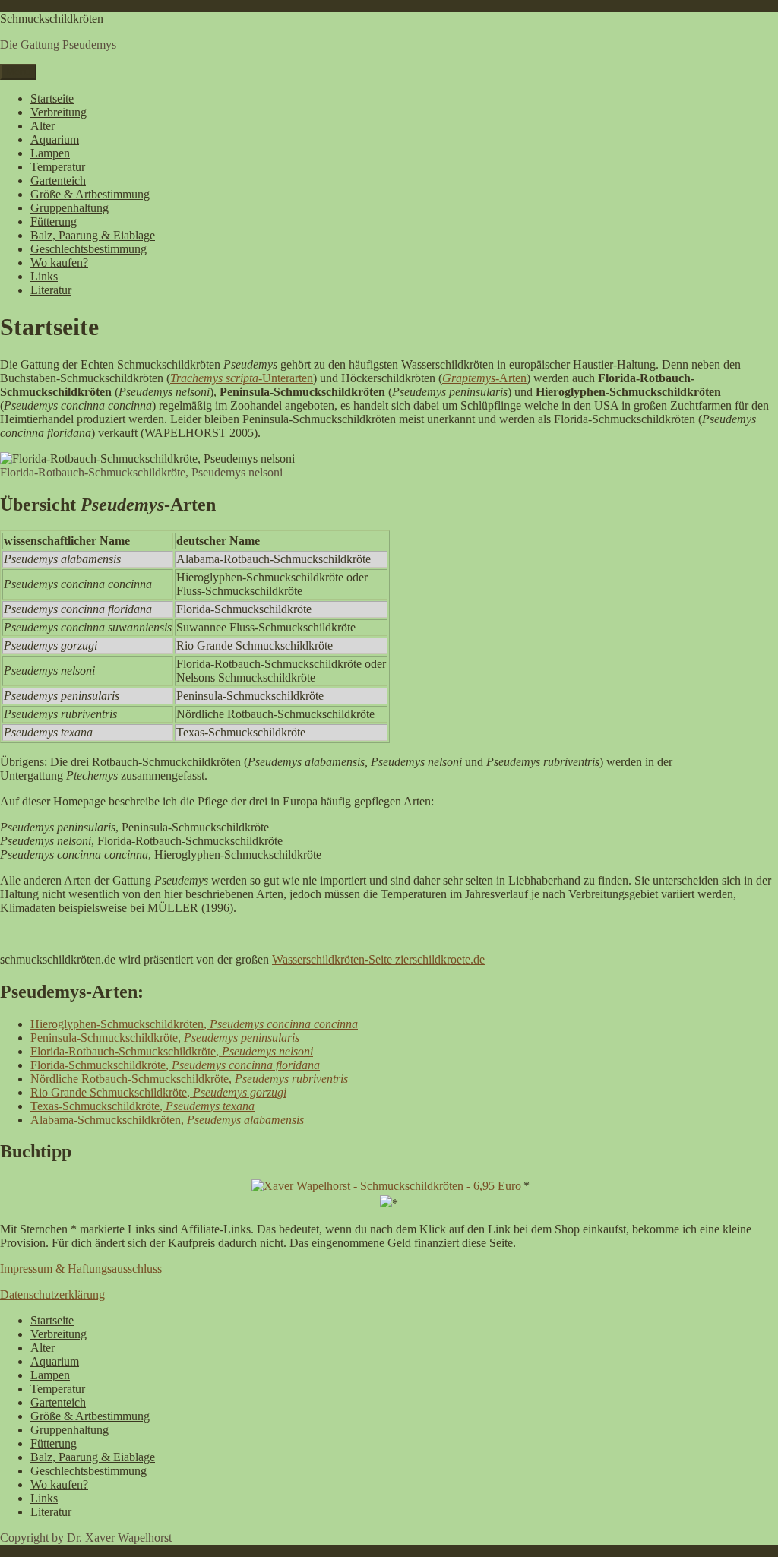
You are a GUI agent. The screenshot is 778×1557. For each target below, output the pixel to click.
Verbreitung (58, 112)
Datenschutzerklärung (52, 1294)
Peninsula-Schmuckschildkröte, (164, 1037)
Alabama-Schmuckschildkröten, (167, 1119)
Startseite (52, 98)
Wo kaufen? (59, 262)
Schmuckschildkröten (51, 18)
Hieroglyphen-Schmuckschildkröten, (194, 1023)
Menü (18, 72)
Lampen (50, 153)
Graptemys (468, 378)
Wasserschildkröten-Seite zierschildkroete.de (378, 959)
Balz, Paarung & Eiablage (92, 235)
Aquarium (54, 139)
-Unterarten (285, 378)
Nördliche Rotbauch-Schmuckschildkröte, (189, 1078)
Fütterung (53, 221)
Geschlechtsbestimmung (88, 248)
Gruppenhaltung (69, 207)
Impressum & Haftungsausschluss (81, 1268)
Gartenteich (58, 180)
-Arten (511, 378)
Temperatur (57, 166)
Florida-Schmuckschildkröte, (175, 1065)
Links (44, 276)
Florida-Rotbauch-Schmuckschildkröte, (171, 1051)
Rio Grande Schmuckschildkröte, (158, 1092)
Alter (42, 125)
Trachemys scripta (214, 378)
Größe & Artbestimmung (90, 194)
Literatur (50, 289)
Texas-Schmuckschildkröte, (142, 1106)
